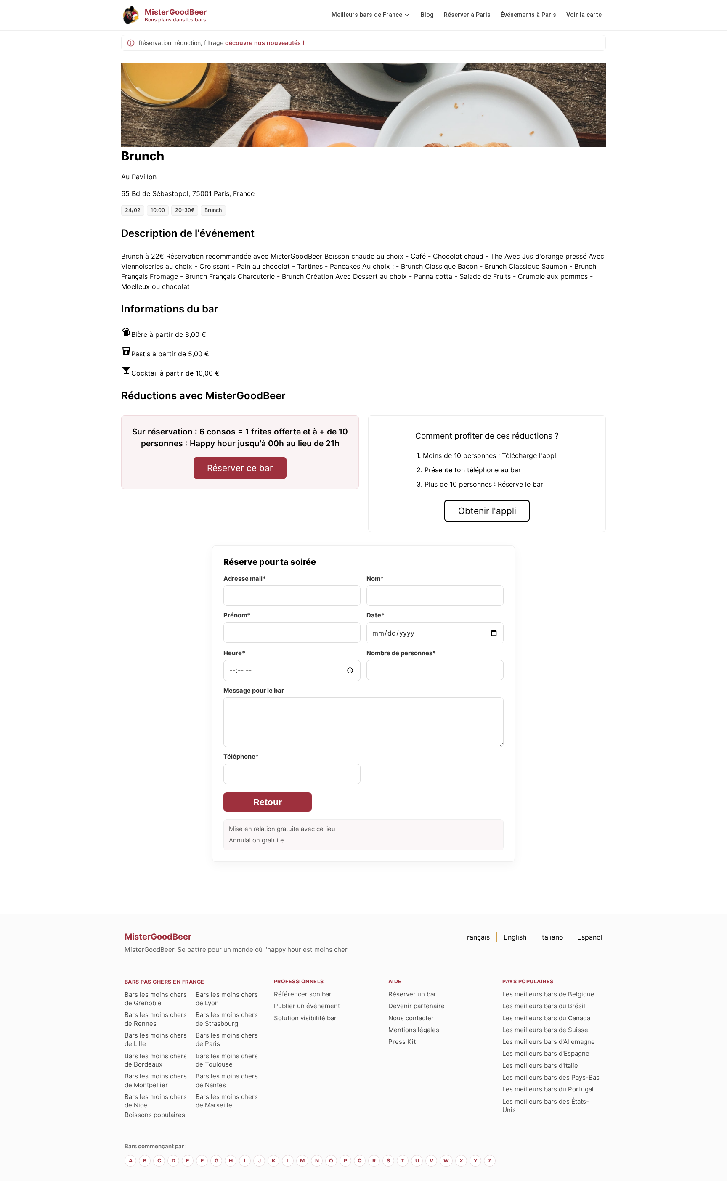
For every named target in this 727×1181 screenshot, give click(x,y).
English (515, 937)
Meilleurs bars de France (367, 15)
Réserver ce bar (240, 468)
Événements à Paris (528, 15)
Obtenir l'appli (487, 511)
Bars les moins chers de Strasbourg (227, 1019)
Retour (267, 802)
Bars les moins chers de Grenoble (156, 998)
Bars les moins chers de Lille (156, 1039)
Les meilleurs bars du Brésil (543, 1006)
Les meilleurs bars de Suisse (545, 1030)
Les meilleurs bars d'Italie (540, 1066)
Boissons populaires (155, 1115)
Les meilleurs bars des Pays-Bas (551, 1077)
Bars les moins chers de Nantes (227, 1080)
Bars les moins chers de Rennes (156, 1019)
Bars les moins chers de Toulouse (227, 1060)
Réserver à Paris (467, 15)
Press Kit (402, 1042)
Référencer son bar (303, 994)
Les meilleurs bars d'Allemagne (548, 1042)
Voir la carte (584, 15)
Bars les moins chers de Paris (227, 1039)
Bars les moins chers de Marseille (227, 1101)
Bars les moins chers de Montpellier (156, 1080)
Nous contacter (411, 1018)
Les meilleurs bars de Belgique (548, 994)
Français (476, 937)
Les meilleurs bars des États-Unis (545, 1105)
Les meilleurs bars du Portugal (548, 1089)
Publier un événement (307, 1006)
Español (589, 937)
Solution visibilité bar (305, 1018)
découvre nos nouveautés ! (264, 42)
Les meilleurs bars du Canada (546, 1018)
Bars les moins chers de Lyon (227, 998)
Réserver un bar (412, 994)
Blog (427, 15)
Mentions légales (413, 1030)
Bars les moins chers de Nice (156, 1101)
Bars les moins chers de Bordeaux (156, 1060)
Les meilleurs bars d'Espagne (545, 1053)
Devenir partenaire (416, 1006)
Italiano (551, 937)
